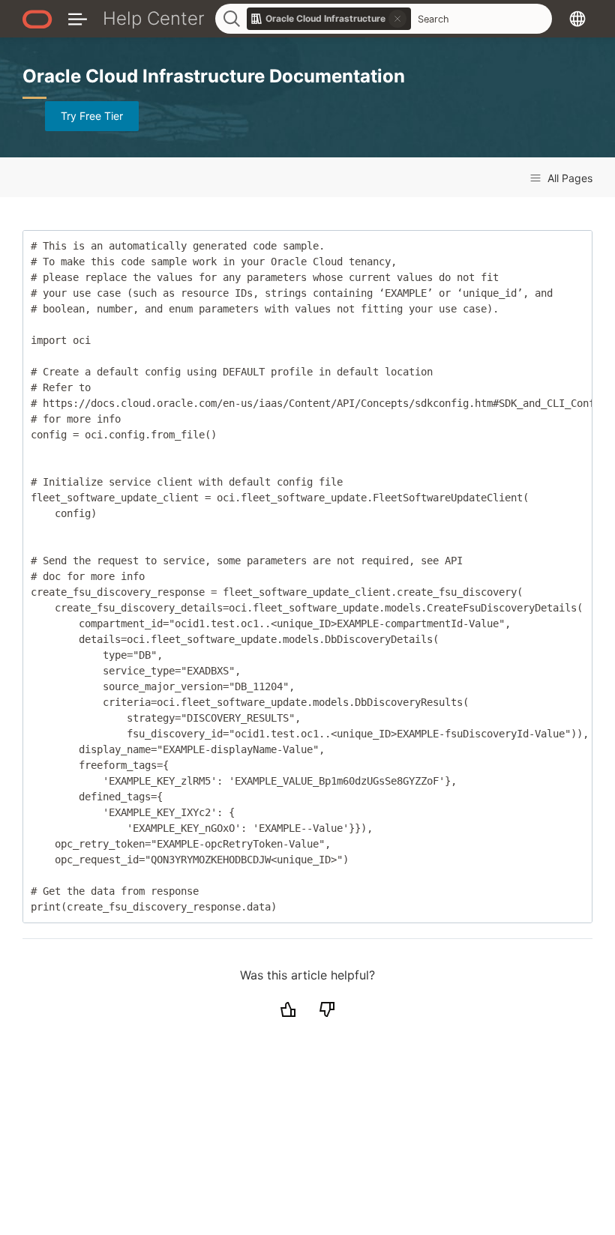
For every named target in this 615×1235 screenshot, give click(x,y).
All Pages (568, 178)
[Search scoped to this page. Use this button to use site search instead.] (397, 19)
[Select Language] (577, 18)
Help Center (154, 18)
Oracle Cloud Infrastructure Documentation (213, 76)
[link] (329, 18)
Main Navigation (77, 18)
